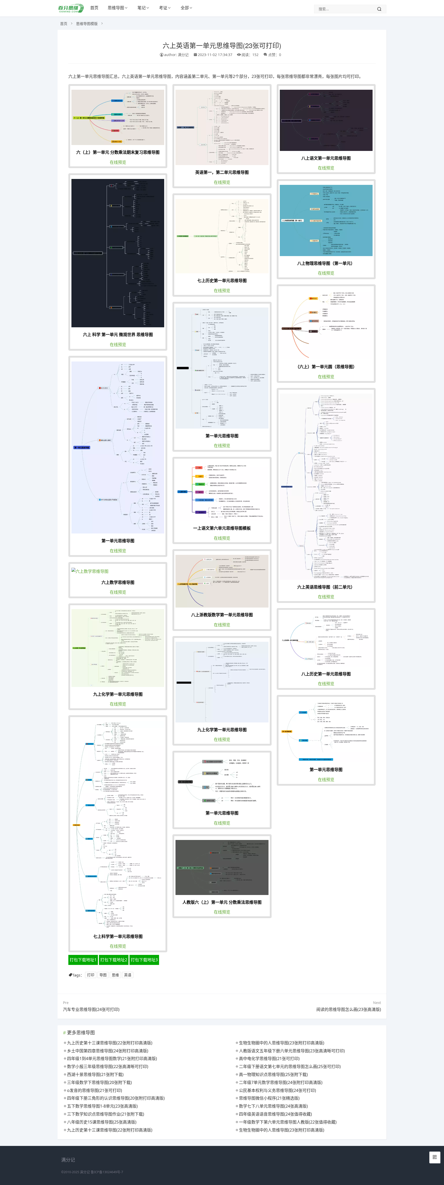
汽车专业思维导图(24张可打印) (91, 1009)
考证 (163, 8)
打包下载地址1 (83, 960)
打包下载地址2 (113, 960)
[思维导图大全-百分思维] (72, 11)
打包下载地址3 (144, 960)
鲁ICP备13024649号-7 (107, 1172)
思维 (115, 975)
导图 (103, 975)
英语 (127, 975)
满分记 (85, 1172)
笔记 (141, 8)
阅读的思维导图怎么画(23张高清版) (348, 1009)
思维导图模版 (87, 23)
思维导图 (116, 8)
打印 (90, 975)
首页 (94, 8)
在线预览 (118, 162)
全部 (185, 8)
